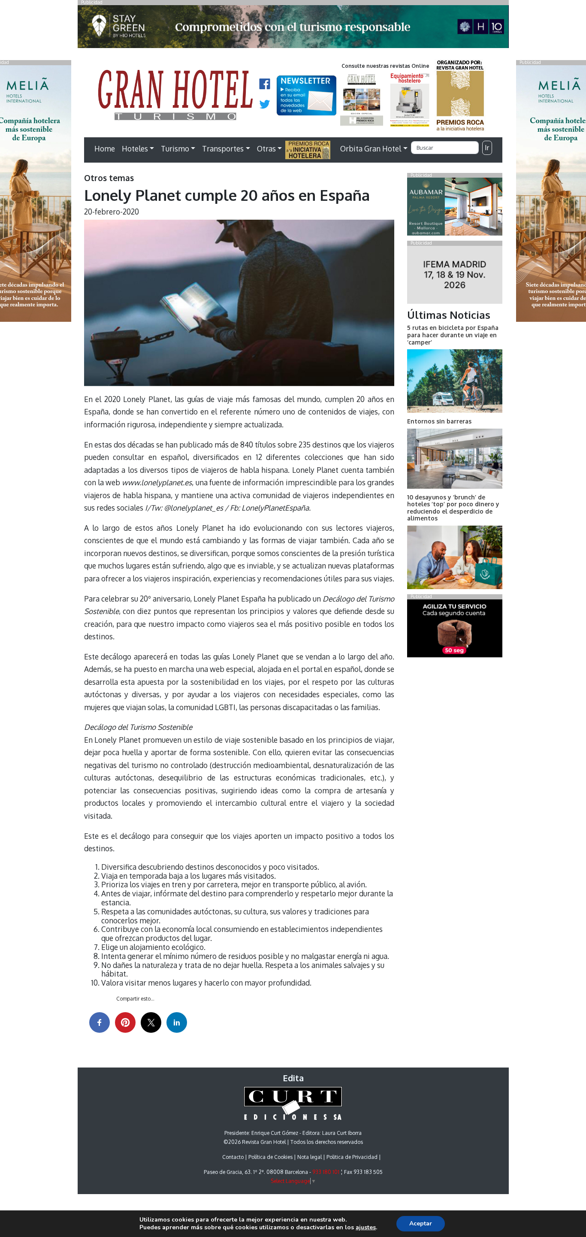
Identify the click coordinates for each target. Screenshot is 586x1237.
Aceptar (420, 1223)
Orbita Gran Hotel (370, 148)
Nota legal (309, 1157)
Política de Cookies (270, 1157)
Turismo (175, 148)
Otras (266, 148)
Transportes (223, 148)
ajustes (366, 1227)
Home (104, 148)
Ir (487, 147)
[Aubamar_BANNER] (454, 208)
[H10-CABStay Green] (293, 28)
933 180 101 (325, 1172)
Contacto (233, 1157)
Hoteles (135, 148)
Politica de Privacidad (352, 1157)
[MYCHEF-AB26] (454, 630)
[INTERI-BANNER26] (454, 276)
